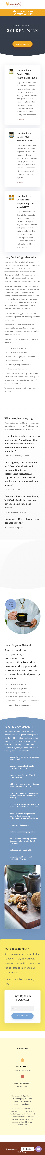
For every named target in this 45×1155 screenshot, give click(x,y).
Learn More (22, 44)
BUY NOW (20, 119)
